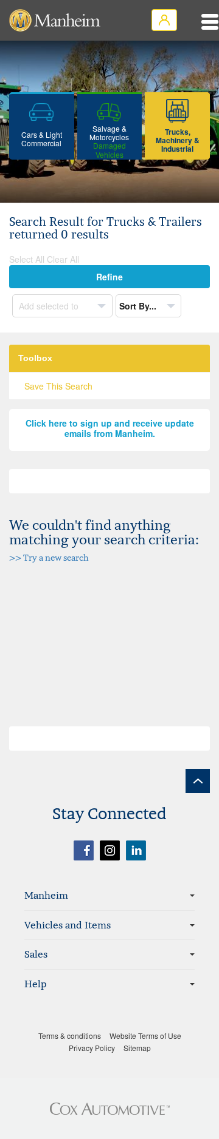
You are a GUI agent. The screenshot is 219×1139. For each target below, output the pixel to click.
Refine (109, 277)
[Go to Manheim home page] (54, 20)
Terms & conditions (69, 1035)
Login (164, 20)
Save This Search (58, 386)
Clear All (63, 259)
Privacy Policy (92, 1048)
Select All (26, 259)
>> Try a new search (49, 557)
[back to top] (198, 781)
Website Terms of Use (145, 1035)
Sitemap (137, 1048)
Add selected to (50, 306)
